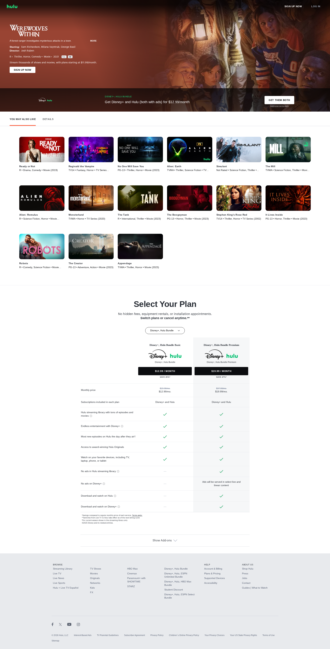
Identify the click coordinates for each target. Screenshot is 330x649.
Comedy (36, 57)
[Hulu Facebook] (55, 624)
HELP (207, 565)
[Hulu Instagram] (78, 624)
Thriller (18, 57)
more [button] (93, 41)
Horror (26, 57)
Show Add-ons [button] (162, 540)
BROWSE (58, 565)
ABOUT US (247, 565)
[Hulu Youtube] (72, 624)
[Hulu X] (63, 624)
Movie (47, 57)
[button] (23, 118)
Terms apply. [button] (137, 515)
